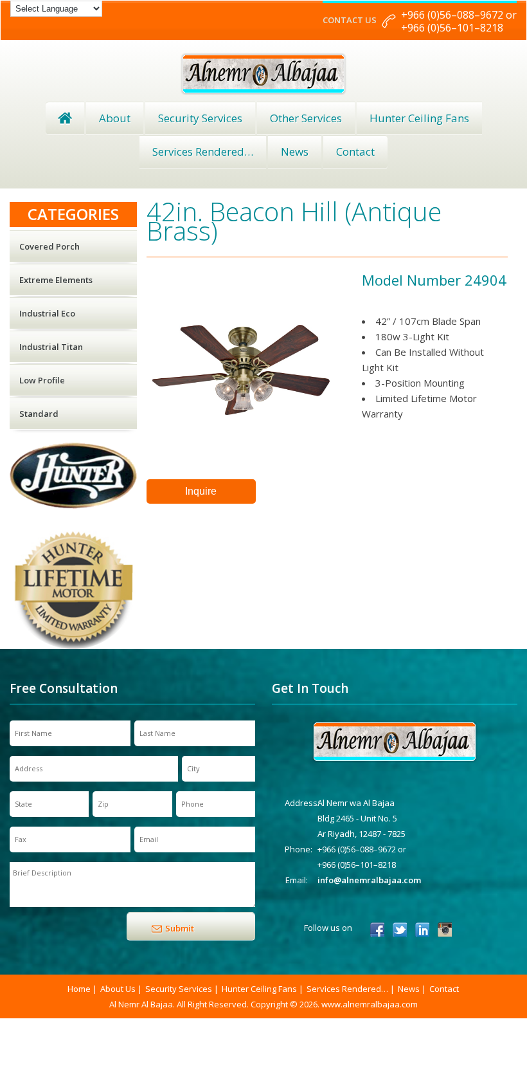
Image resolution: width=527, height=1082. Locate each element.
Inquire (201, 491)
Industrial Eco (47, 313)
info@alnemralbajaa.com (369, 880)
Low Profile (42, 380)
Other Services (306, 118)
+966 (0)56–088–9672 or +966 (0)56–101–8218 (459, 21)
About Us (118, 989)
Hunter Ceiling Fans (419, 118)
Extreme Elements (56, 280)
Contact (355, 151)
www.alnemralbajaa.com (369, 1004)
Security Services (200, 118)
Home (65, 118)
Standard (38, 413)
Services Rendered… (347, 989)
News (294, 151)
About (114, 118)
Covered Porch (49, 246)
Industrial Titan (51, 347)
